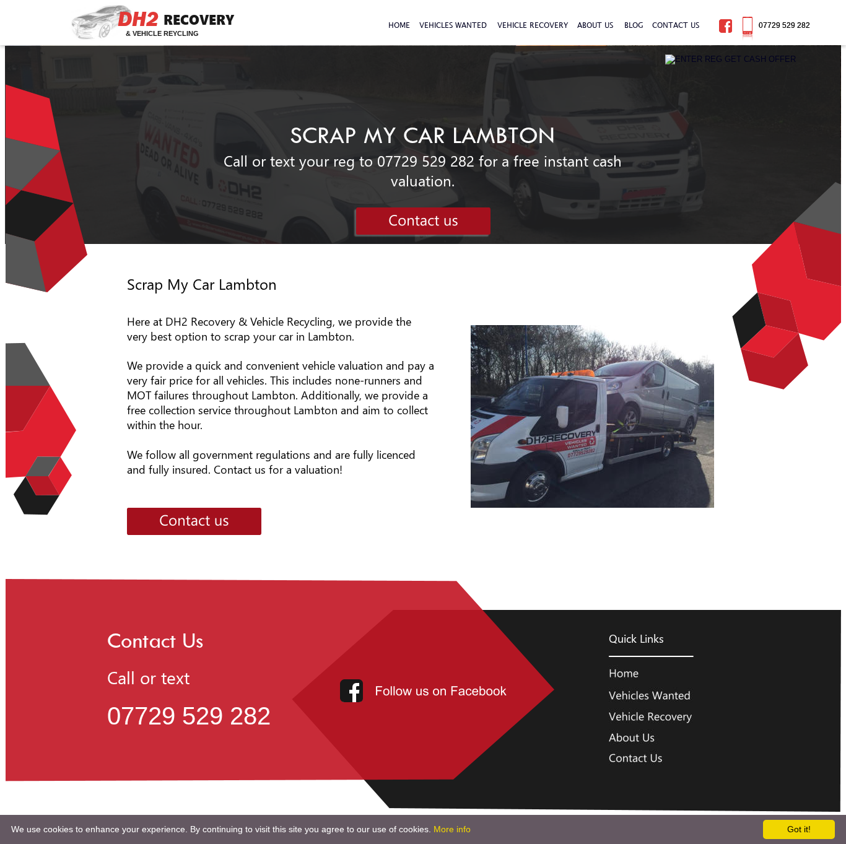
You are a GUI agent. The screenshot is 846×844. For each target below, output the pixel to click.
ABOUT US (595, 25)
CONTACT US (675, 25)
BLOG (633, 25)
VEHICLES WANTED (453, 25)
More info (452, 829)
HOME (399, 25)
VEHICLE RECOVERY (532, 25)
